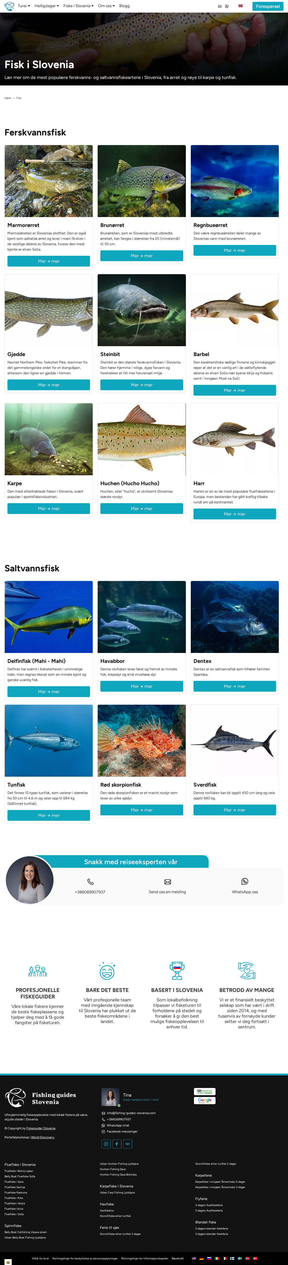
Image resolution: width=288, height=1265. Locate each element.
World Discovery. (43, 1137)
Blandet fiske (205, 1222)
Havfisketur (107, 1210)
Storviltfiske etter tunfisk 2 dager (215, 1163)
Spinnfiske (12, 1226)
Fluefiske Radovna (15, 1192)
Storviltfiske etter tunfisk (115, 1216)
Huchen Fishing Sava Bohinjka (118, 1174)
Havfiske (107, 1204)
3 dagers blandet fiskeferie (211, 1234)
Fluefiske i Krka (13, 1198)
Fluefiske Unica (13, 1208)
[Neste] (88, 181)
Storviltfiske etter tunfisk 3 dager (120, 1234)
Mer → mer (49, 261)
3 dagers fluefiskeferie (209, 1205)
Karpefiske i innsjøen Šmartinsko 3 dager (220, 1187)
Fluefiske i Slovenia (20, 1164)
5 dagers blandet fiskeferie (211, 1228)
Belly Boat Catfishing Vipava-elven (25, 1232)
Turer (22, 5)
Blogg (124, 5)
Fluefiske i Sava (13, 1181)
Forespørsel (268, 6)
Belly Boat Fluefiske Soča (19, 1176)
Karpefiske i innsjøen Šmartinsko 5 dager (220, 1181)
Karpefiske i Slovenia (116, 1186)
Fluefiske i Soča (14, 1214)
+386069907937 (90, 892)
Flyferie (201, 1199)
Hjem (7, 98)
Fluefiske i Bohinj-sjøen (18, 1171)
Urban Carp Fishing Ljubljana (117, 1192)
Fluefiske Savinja (14, 1187)
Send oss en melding (167, 891)
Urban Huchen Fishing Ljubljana (119, 1163)
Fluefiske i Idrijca (14, 1203)
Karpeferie (203, 1175)
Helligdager (45, 5)
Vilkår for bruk (40, 1258)
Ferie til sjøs (109, 1227)
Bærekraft (178, 1258)
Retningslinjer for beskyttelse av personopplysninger (85, 1258)
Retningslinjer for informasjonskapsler (144, 1258)
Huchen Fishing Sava (113, 1169)
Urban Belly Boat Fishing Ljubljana (25, 1237)
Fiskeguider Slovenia (40, 1128)
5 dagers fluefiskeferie (209, 1210)
